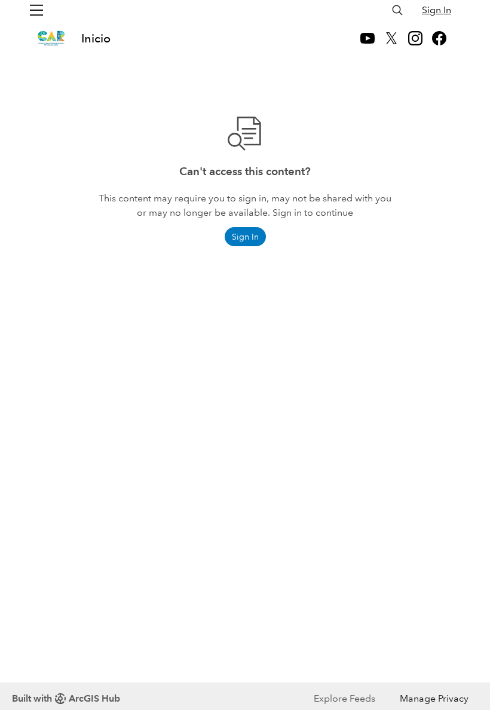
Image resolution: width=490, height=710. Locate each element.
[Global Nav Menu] (36, 10)
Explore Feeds (344, 698)
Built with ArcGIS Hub (66, 698)
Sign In (436, 10)
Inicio (96, 38)
